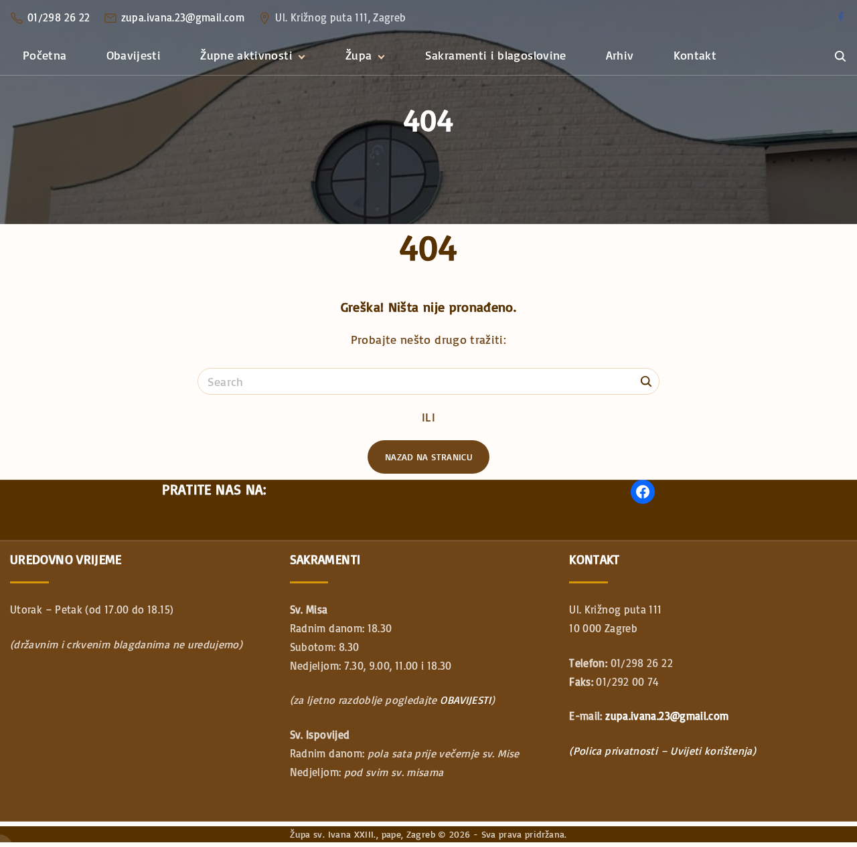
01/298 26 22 (58, 17)
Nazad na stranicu (428, 456)
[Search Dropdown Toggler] (840, 56)
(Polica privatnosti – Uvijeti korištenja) (662, 750)
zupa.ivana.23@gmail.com (182, 17)
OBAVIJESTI (465, 700)
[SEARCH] (646, 380)
